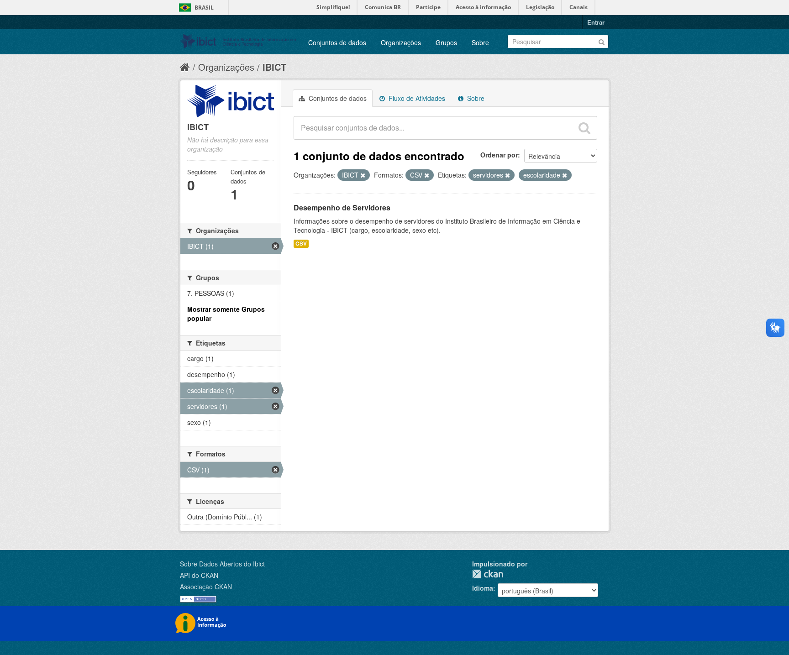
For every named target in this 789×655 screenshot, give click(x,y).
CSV (301, 243)
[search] (584, 128)
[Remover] (362, 175)
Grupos (446, 42)
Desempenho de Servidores (342, 207)
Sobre (480, 42)
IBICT (274, 66)
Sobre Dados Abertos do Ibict (222, 563)
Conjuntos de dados (337, 42)
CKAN (487, 574)
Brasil (204, 7)
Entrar (596, 22)
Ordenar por (499, 154)
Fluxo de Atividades (416, 98)
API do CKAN (199, 575)
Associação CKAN (206, 586)
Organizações (401, 42)
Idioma (482, 587)
